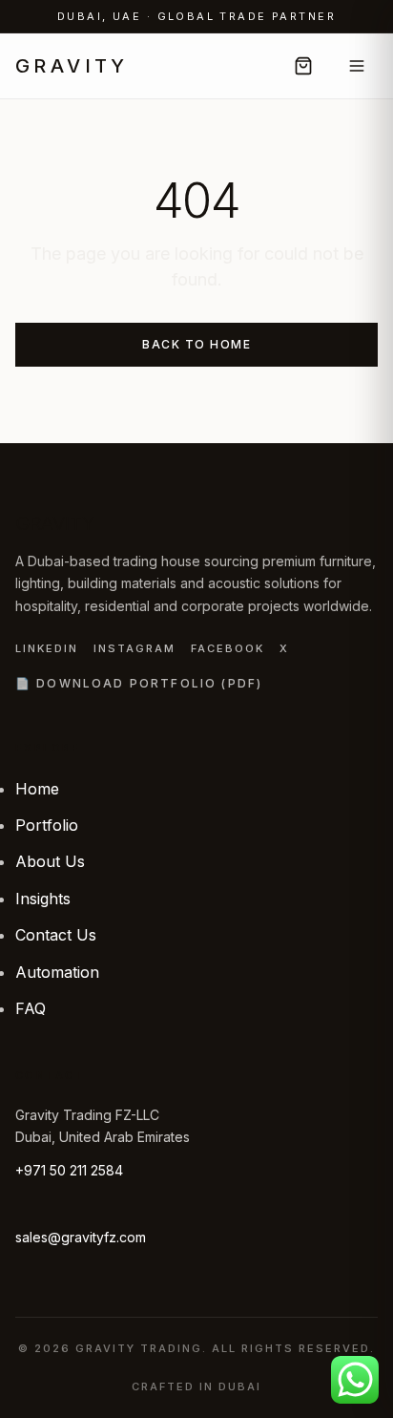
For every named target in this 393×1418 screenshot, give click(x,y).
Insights (43, 898)
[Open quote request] (303, 66)
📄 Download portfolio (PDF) (138, 683)
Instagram (134, 648)
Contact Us (55, 934)
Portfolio (46, 825)
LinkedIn (46, 648)
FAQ (30, 1008)
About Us (50, 861)
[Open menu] (357, 66)
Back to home (196, 344)
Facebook (227, 648)
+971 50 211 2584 (69, 1170)
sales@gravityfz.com (80, 1237)
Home (37, 788)
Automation (57, 972)
